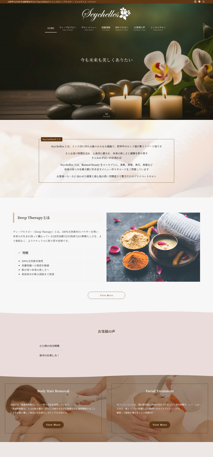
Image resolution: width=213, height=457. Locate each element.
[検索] (203, 1)
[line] (199, 1)
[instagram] (195, 1)
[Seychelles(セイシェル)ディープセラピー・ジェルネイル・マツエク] (106, 14)
